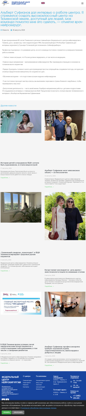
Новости (6, 30)
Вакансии (39, 389)
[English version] (43, 3)
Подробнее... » (5, 177)
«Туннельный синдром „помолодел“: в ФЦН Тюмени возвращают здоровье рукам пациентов (20, 254)
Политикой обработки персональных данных (38, 408)
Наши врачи (27, 382)
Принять (6, 412)
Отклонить (18, 412)
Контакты (26, 387)
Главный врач (27, 380)
